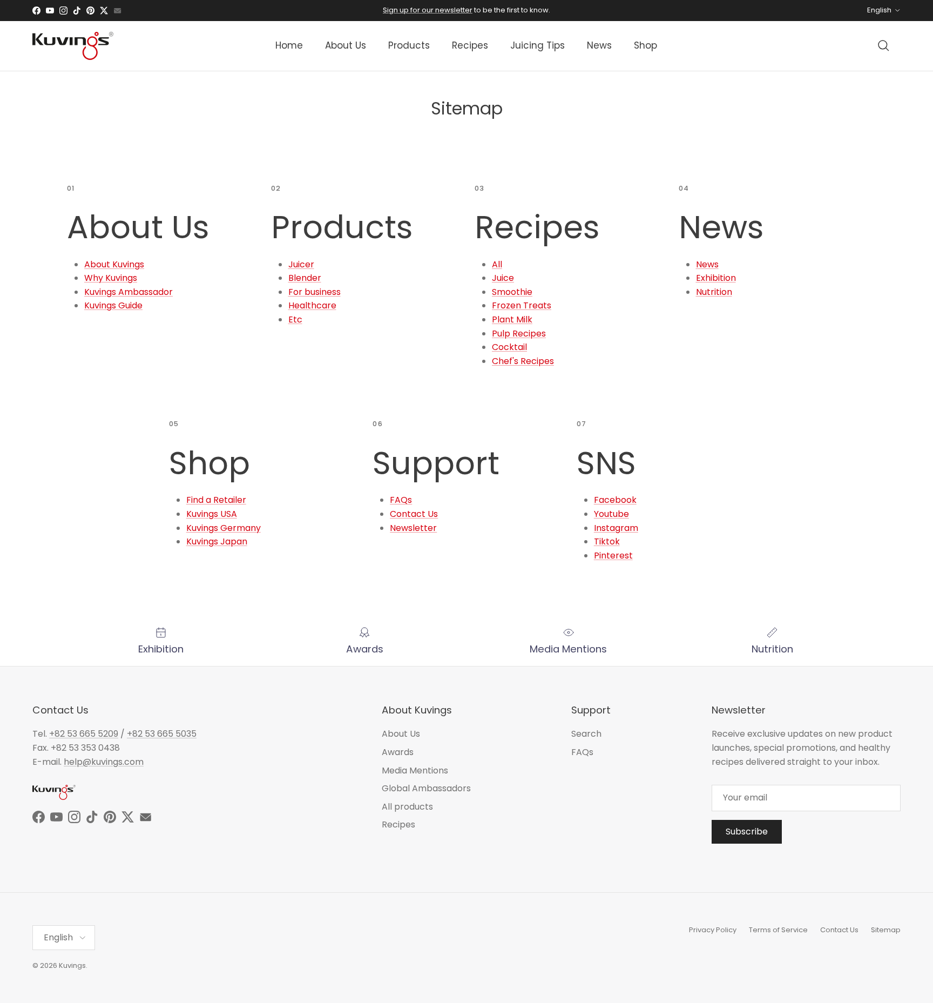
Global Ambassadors (426, 788)
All (497, 264)
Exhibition (716, 278)
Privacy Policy (712, 930)
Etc (295, 319)
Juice (503, 278)
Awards (398, 752)
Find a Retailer (216, 500)
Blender (304, 278)
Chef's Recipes (523, 361)
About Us (345, 45)
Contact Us (414, 514)
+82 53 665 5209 (83, 734)
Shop (645, 45)
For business (314, 292)
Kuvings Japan (216, 541)
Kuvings (72, 965)
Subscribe (747, 831)
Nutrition (714, 292)
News (599, 45)
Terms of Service (778, 930)
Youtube (611, 514)
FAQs (401, 500)
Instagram (616, 528)
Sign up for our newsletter (427, 10)
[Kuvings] (72, 46)
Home (289, 45)
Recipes (470, 45)
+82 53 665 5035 (162, 734)
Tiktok (607, 541)
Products (409, 45)
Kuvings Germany (223, 528)
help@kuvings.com (104, 762)
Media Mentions (415, 770)
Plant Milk (512, 319)
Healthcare (312, 305)
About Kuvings (114, 264)
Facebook (615, 500)
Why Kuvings (110, 278)
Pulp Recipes (519, 333)
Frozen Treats (521, 305)
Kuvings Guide (113, 305)
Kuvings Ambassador (128, 292)
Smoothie (512, 292)
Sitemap (886, 930)
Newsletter (413, 528)
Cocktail (509, 347)
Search (586, 734)
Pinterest (613, 555)
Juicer (301, 264)
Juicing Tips (537, 45)
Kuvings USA (211, 514)
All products (407, 806)
